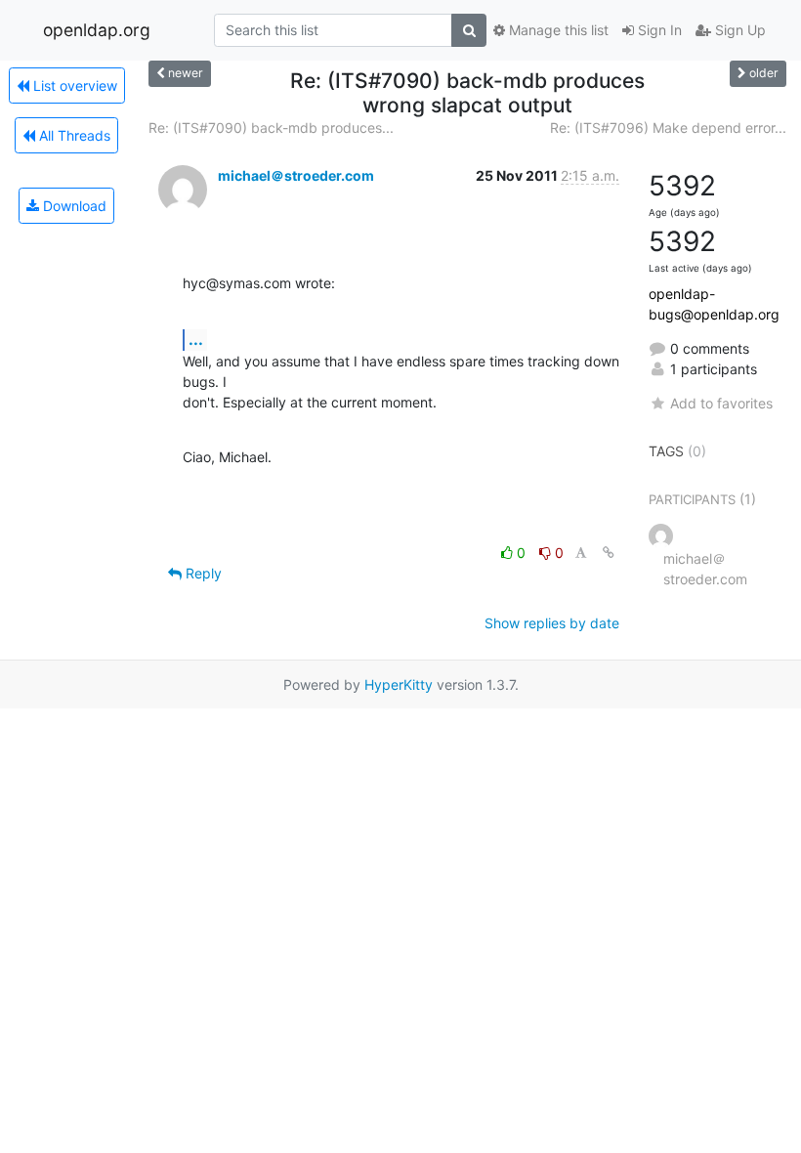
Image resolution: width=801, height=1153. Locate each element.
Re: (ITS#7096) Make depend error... (668, 127)
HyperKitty (398, 684)
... (196, 339)
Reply (202, 573)
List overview (73, 85)
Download (72, 205)
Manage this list (557, 29)
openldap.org (96, 30)
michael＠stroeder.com (296, 175)
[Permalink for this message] (608, 552)
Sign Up (738, 29)
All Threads (72, 135)
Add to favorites (721, 403)
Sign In (658, 29)
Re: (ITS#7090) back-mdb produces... (271, 127)
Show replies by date (552, 623)
